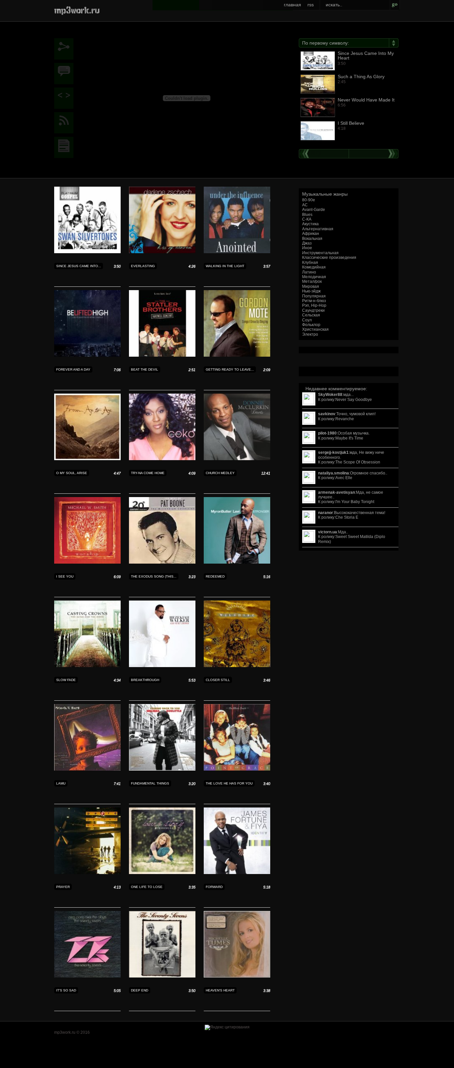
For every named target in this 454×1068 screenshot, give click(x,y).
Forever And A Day (73, 369)
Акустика (310, 224)
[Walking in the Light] (65, 147)
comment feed (65, 122)
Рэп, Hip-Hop (314, 305)
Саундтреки (313, 310)
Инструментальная (320, 253)
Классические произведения (329, 257)
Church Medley (220, 473)
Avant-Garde (313, 209)
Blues (307, 214)
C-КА (306, 219)
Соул (307, 320)
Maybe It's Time (349, 438)
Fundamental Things (150, 783)
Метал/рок (312, 281)
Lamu (60, 783)
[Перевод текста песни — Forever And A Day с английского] (87, 355)
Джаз (307, 243)
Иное (307, 248)
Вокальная (312, 238)
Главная (292, 4)
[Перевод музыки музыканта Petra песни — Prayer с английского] (87, 872)
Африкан (310, 233)
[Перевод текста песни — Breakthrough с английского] (162, 665)
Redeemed (215, 576)
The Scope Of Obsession (357, 462)
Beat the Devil (144, 369)
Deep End (139, 990)
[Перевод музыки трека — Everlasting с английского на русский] (162, 252)
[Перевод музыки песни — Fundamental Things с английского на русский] (162, 769)
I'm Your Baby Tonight (354, 501)
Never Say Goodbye (353, 399)
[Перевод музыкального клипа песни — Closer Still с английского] (237, 665)
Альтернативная (317, 229)
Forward (214, 887)
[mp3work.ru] (77, 9)
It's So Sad (66, 990)
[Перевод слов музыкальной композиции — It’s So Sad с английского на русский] (87, 976)
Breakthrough (145, 680)
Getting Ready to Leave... (230, 369)
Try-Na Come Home (148, 473)
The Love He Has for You (229, 783)
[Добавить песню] (65, 98)
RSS (310, 4)
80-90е (308, 200)
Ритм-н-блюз (314, 300)
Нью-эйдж (311, 291)
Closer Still (218, 680)
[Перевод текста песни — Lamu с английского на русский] (87, 769)
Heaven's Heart (220, 990)
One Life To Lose (147, 887)
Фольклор (311, 324)
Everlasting (143, 266)
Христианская (315, 329)
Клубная (310, 262)
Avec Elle (343, 477)
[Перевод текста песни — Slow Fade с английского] (87, 665)
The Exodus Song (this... (153, 576)
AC (305, 205)
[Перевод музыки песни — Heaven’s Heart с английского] (237, 976)
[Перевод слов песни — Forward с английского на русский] (237, 872)
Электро (310, 334)
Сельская (311, 315)
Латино (309, 272)
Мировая (310, 286)
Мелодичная (314, 276)
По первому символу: (325, 43)
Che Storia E (346, 517)
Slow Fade (66, 680)
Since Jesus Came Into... (78, 266)
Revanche (344, 419)
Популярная (314, 296)
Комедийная (314, 267)
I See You (64, 576)
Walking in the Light (225, 266)
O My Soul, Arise (71, 473)
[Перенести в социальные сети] (65, 49)
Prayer (63, 887)
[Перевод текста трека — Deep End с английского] (162, 976)
